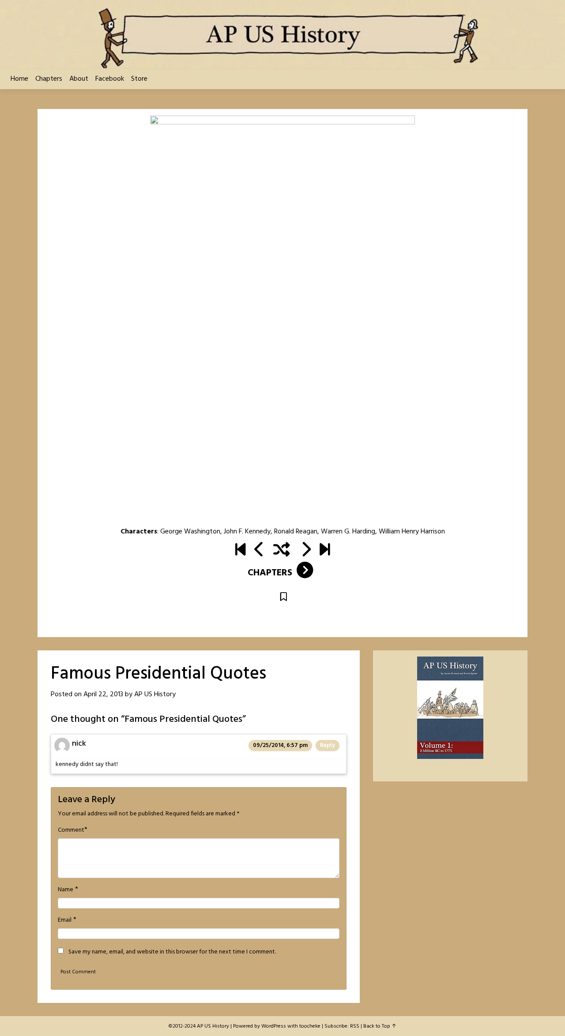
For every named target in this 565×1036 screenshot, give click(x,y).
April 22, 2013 (103, 694)
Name (65, 890)
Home (19, 79)
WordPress (273, 1026)
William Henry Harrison (412, 531)
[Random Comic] (281, 550)
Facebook (109, 79)
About (78, 79)
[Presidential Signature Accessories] (259, 550)
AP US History (155, 694)
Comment (71, 830)
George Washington (190, 531)
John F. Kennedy (247, 531)
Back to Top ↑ (379, 1026)
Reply (327, 745)
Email (65, 920)
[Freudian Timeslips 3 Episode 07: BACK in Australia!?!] (325, 550)
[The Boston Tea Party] (306, 550)
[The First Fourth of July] (240, 550)
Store (139, 79)
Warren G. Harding (348, 531)
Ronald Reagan (295, 531)
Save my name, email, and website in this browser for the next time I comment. (172, 952)
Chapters (48, 79)
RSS (354, 1026)
